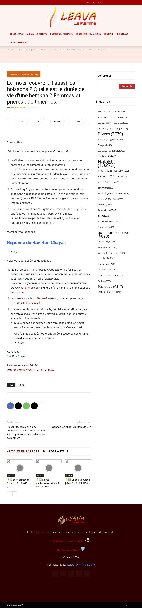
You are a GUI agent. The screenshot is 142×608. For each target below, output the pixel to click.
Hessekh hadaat (46, 298)
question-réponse (113, 234)
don (102, 139)
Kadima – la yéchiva (36, 34)
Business (104, 123)
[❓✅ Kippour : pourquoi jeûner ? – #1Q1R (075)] (78, 468)
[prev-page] (9, 493)
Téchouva (110, 286)
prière (104, 215)
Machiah (105, 193)
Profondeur (106, 227)
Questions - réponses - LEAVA (32, 49)
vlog (125, 604)
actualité (104, 111)
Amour (119, 111)
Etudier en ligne (18, 42)
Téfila (104, 291)
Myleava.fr (42, 532)
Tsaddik (104, 275)
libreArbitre (105, 188)
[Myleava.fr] (71, 17)
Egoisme (116, 139)
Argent (124, 117)
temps (119, 253)
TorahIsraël (107, 264)
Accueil (10, 49)
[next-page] (14, 493)
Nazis (118, 199)
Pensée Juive (107, 210)
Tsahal (118, 275)
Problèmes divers (109, 221)
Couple (122, 128)
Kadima (123, 176)
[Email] (34, 405)
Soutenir (108, 34)
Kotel (103, 182)
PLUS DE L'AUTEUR (55, 451)
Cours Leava (16, 34)
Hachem (107, 156)
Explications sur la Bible (111, 150)
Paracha (105, 204)
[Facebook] (109, 2)
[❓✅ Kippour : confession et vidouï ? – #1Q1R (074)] (48, 468)
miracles (104, 199)
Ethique (105, 145)
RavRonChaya (107, 242)
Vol (116, 292)
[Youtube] (132, 2)
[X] (126, 2)
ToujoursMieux (107, 269)
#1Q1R (11, 475)
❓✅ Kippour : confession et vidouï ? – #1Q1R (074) (48, 483)
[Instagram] (115, 2)
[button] (138, 34)
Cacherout (121, 123)
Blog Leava (122, 34)
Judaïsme (122, 170)
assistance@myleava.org (80, 564)
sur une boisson (30, 287)
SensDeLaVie (107, 247)
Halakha (20, 384)
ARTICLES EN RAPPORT (23, 451)
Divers (110, 134)
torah (106, 258)
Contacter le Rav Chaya (88, 34)
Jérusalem (106, 176)
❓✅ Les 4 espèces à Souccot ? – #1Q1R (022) (18, 483)
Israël (105, 170)
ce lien (21, 292)
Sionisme (105, 253)
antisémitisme (107, 117)
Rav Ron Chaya (18, 107)
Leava (116, 181)
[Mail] (121, 2)
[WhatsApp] (26, 405)
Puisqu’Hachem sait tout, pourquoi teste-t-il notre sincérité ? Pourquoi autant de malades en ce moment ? (26, 432)
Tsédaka (104, 281)
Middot (122, 193)
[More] (87, 121)
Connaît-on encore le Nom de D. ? (71, 427)
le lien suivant (31, 303)
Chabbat (105, 128)
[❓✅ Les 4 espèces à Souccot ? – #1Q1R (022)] (19, 468)
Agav (21, 342)
